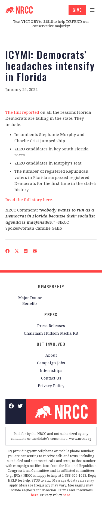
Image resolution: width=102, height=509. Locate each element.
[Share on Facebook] (8, 250)
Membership (51, 286)
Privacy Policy (51, 385)
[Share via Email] (35, 250)
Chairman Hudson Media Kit (51, 333)
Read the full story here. (29, 199)
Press (51, 314)
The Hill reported (22, 112)
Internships (51, 370)
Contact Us (51, 378)
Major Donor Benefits (30, 300)
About (51, 355)
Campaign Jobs (51, 362)
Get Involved (51, 344)
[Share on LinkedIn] (26, 250)
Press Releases (51, 325)
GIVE (77, 10)
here (34, 495)
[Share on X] (17, 250)
